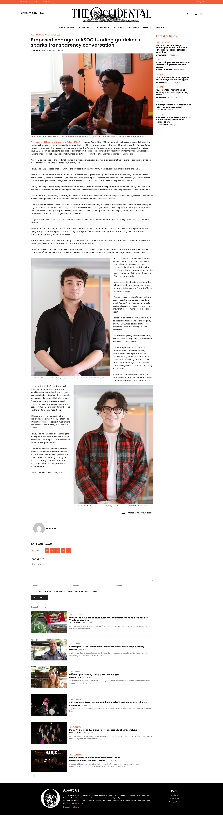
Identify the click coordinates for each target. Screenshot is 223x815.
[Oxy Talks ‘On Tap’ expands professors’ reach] (49, 760)
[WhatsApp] (68, 550)
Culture (160, 102)
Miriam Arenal (75, 733)
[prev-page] (32, 775)
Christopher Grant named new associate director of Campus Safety (106, 646)
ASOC (40, 544)
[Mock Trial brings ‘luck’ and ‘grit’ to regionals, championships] (49, 733)
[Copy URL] (52, 550)
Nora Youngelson (164, 70)
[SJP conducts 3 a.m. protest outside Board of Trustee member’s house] (49, 705)
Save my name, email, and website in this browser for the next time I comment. (66, 591)
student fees (122, 359)
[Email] (47, 550)
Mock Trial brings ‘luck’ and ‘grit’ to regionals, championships (103, 729)
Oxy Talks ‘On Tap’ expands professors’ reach (94, 757)
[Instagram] (187, 14)
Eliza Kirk (36, 50)
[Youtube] (196, 14)
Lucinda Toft (75, 677)
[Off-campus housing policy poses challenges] (49, 677)
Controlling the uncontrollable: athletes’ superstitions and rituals (173, 64)
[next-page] (35, 775)
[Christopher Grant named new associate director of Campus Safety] (49, 649)
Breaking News (76, 615)
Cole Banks (161, 110)
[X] (63, 550)
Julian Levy (161, 97)
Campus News (75, 644)
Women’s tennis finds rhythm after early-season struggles (172, 78)
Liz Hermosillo (162, 82)
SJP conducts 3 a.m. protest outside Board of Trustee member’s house (108, 702)
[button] (201, 14)
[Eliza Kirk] (39, 528)
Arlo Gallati (162, 125)
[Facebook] (191, 14)
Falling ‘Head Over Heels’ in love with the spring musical (173, 105)
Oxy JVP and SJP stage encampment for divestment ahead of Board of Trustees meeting (108, 618)
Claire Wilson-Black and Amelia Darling (87, 760)
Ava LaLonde (74, 623)
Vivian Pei (73, 649)
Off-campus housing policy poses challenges (94, 674)
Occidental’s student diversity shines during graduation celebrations (173, 119)
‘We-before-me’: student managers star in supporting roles (172, 92)
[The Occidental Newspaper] (111, 14)
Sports (160, 60)
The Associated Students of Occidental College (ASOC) (56, 142)
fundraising (49, 544)
